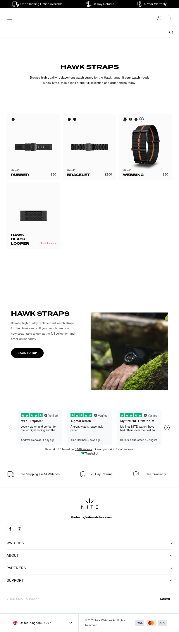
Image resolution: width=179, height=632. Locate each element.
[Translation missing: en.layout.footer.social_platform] (10, 529)
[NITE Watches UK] (89, 18)
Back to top (27, 353)
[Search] (171, 32)
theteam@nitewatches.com (91, 517)
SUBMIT (165, 598)
